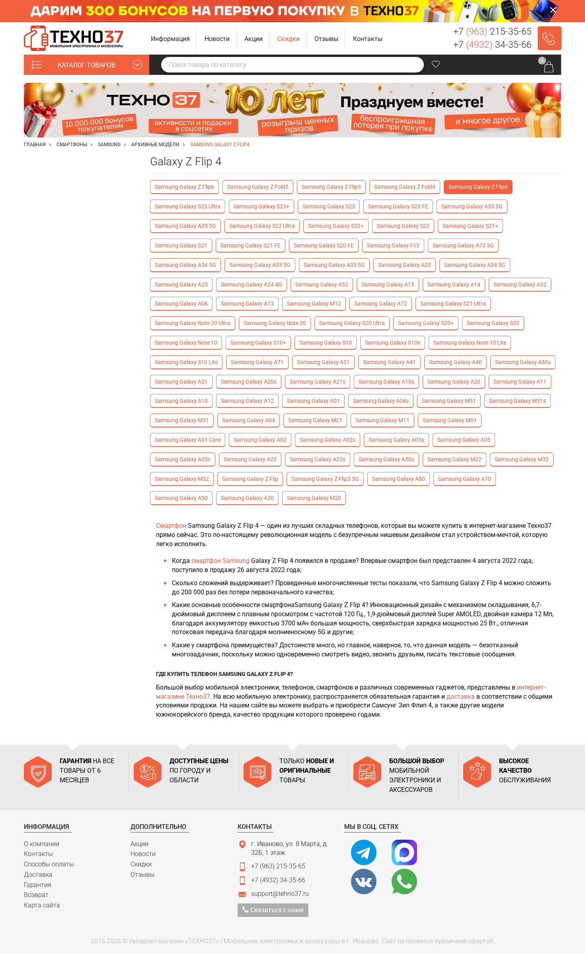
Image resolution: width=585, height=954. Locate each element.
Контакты (38, 854)
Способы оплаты (49, 864)
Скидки (141, 864)
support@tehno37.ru (280, 893)
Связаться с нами (276, 910)
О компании (41, 844)
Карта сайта (42, 905)
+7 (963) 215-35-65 (278, 866)
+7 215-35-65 (492, 31)
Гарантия (37, 885)
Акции (139, 844)
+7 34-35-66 (492, 44)
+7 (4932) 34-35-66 (278, 880)
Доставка (38, 874)
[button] (170, 38)
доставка (461, 696)
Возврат (36, 895)
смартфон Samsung (220, 560)
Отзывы (142, 874)
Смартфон (172, 525)
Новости (143, 854)
